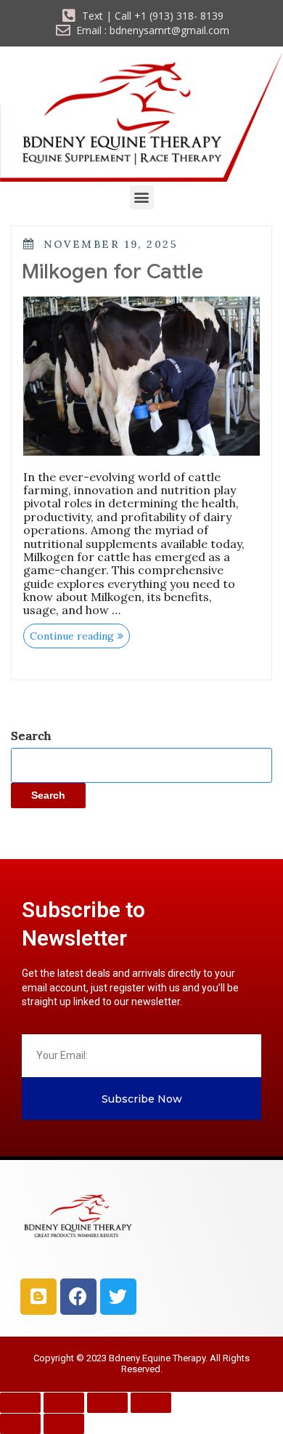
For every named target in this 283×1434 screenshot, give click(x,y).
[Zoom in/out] (20, 1403)
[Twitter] (118, 1296)
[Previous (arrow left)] (20, 1424)
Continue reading (80, 633)
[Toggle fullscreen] (64, 1403)
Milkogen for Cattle (112, 271)
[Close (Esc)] (151, 1403)
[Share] (107, 1403)
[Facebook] (78, 1296)
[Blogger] (38, 1296)
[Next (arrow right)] (64, 1424)
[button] (142, 197)
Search (31, 735)
